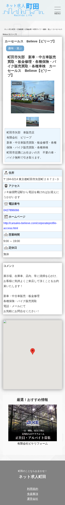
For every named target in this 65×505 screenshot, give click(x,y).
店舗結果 (28, 29)
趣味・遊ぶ (47, 29)
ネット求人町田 (9, 29)
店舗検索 (20, 29)
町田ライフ (37, 29)
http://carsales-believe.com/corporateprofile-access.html (30, 226)
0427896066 (11, 210)
